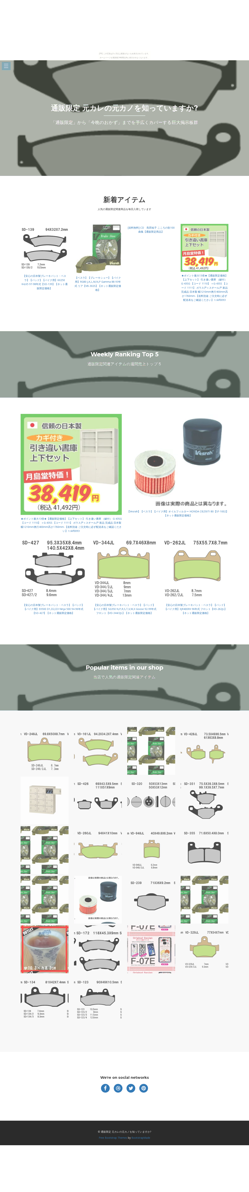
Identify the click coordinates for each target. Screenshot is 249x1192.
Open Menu (6, 66)
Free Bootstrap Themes (113, 1137)
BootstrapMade (140, 1137)
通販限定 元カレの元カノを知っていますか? (124, 107)
